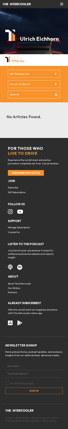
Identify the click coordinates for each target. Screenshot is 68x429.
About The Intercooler (19, 283)
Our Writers (14, 288)
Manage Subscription (19, 227)
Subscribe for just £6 (26, 172)
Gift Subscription (17, 192)
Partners (12, 292)
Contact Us (14, 232)
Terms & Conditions (40, 418)
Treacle (52, 421)
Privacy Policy (26, 383)
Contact (9, 418)
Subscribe (13, 187)
